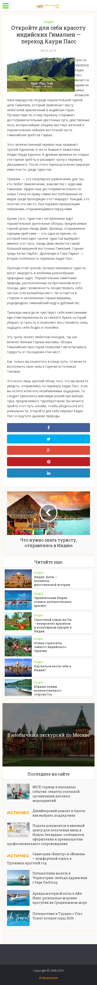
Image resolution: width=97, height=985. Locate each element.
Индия (48, 22)
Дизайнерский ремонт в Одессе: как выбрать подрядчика (59, 813)
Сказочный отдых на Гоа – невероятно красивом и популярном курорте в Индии (53, 625)
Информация (48, 978)
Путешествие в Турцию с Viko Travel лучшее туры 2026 (57, 915)
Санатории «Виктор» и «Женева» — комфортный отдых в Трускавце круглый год (46, 858)
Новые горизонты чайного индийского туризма (50, 647)
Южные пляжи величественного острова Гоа (48, 690)
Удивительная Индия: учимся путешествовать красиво (53, 602)
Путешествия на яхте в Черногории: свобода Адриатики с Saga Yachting (59, 877)
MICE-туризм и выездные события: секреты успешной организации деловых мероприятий (56, 794)
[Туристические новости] (48, 5)
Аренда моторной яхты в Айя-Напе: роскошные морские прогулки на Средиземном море (59, 898)
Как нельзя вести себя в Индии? (52, 668)
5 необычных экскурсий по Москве (48, 735)
